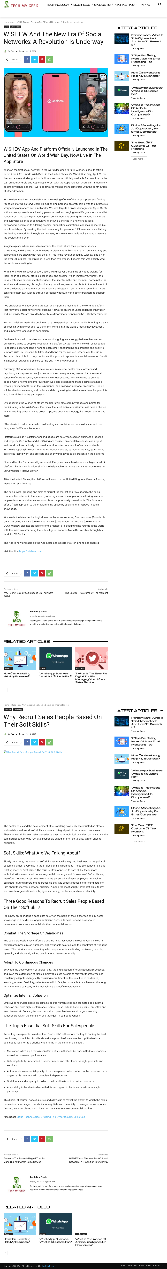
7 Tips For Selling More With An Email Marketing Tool (145, 58)
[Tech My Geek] (6, 51)
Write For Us (145, 1265)
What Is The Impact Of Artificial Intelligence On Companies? (145, 109)
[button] (159, 4)
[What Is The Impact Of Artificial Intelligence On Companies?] (121, 108)
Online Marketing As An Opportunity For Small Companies (145, 128)
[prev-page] (6, 690)
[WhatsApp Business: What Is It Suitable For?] (55, 658)
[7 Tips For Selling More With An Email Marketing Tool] (121, 59)
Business (8, 668)
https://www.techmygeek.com (42, 616)
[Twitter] (34, 59)
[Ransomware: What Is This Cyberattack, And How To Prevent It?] (121, 38)
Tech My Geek (17, 51)
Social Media (15, 27)
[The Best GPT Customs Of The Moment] (121, 146)
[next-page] (11, 690)
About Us (132, 1265)
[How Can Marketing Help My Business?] (20, 658)
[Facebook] (27, 59)
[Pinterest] (42, 59)
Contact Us (158, 1265)
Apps (13, 22)
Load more (138, 158)
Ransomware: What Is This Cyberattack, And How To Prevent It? (147, 39)
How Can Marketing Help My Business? (17, 675)
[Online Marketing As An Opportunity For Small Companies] (121, 129)
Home (6, 22)
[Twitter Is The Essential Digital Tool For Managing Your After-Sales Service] (91, 658)
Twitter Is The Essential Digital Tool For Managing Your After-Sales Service (91, 678)
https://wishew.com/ (30, 551)
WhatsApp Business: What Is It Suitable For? (55, 675)
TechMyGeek (48, 1266)
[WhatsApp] (49, 59)
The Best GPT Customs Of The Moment (86, 592)
